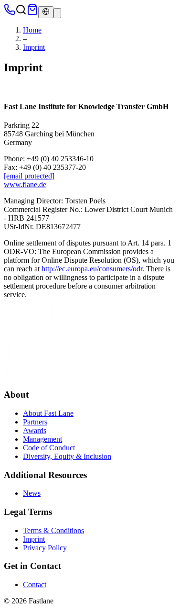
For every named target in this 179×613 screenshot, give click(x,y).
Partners (35, 422)
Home (32, 30)
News (32, 493)
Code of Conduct (49, 448)
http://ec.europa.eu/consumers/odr (92, 269)
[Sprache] (45, 12)
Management (42, 439)
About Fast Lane (48, 413)
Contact (34, 584)
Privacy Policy (45, 548)
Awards (34, 430)
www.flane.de (25, 184)
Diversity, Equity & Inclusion (67, 456)
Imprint (34, 47)
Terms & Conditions (53, 530)
